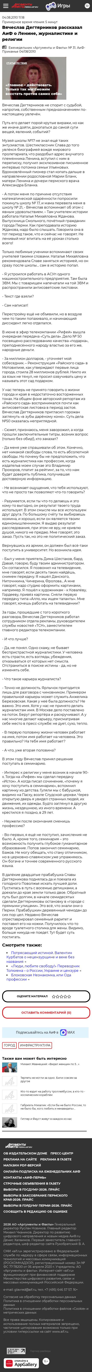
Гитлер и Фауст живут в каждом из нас (46, 1118)
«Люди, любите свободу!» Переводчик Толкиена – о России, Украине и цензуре (43, 968)
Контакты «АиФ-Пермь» (24, 1177)
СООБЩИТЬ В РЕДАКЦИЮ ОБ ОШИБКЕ (35, 1211)
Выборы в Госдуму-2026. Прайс (31, 1189)
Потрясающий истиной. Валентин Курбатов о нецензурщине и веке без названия (40, 957)
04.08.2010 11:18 (13, 17)
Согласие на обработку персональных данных (39, 1297)
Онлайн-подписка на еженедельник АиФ (41, 1171)
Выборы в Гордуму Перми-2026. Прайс (37, 1206)
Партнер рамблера (40, 1351)
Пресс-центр (61, 1153)
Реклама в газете (55, 1159)
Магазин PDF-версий (22, 1165)
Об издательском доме (25, 1153)
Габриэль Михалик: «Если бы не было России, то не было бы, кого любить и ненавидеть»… (53, 1107)
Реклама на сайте (20, 1159)
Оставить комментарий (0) (46, 1013)
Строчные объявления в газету (32, 1183)
